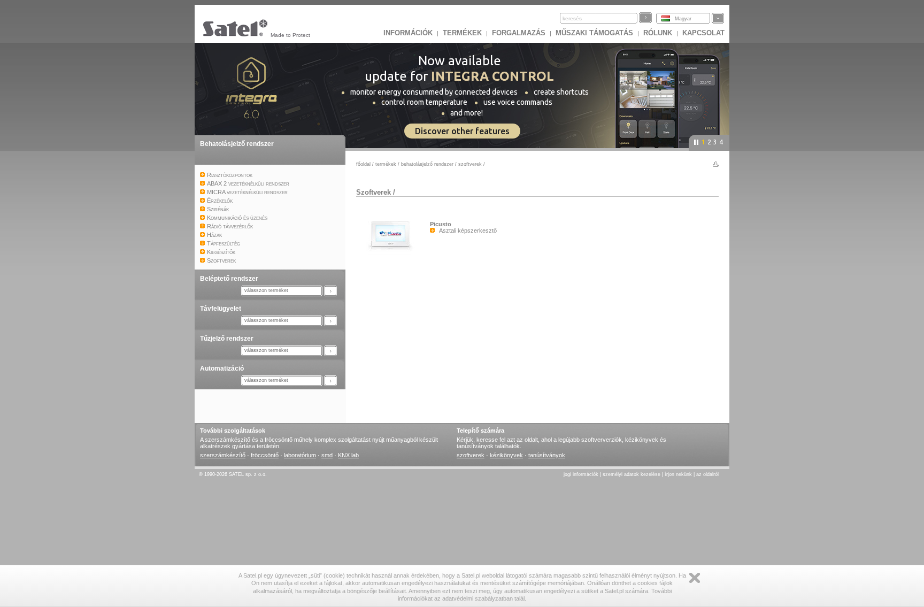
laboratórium (300, 455)
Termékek (462, 33)
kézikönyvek (506, 455)
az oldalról (707, 474)
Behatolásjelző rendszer (237, 144)
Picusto (440, 224)
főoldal (363, 164)
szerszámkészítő (222, 455)
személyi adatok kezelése (631, 474)
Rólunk (657, 33)
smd (327, 455)
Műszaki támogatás (594, 33)
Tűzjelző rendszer (226, 338)
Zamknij (694, 578)
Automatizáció (222, 368)
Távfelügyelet (220, 308)
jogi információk (581, 474)
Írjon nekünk (678, 474)
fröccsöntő (265, 455)
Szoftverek (470, 164)
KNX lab (348, 455)
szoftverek (470, 455)
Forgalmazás (518, 33)
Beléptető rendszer (229, 278)
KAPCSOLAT (703, 33)
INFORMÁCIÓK (408, 33)
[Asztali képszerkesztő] (393, 252)
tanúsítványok (546, 455)
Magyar (683, 18)
